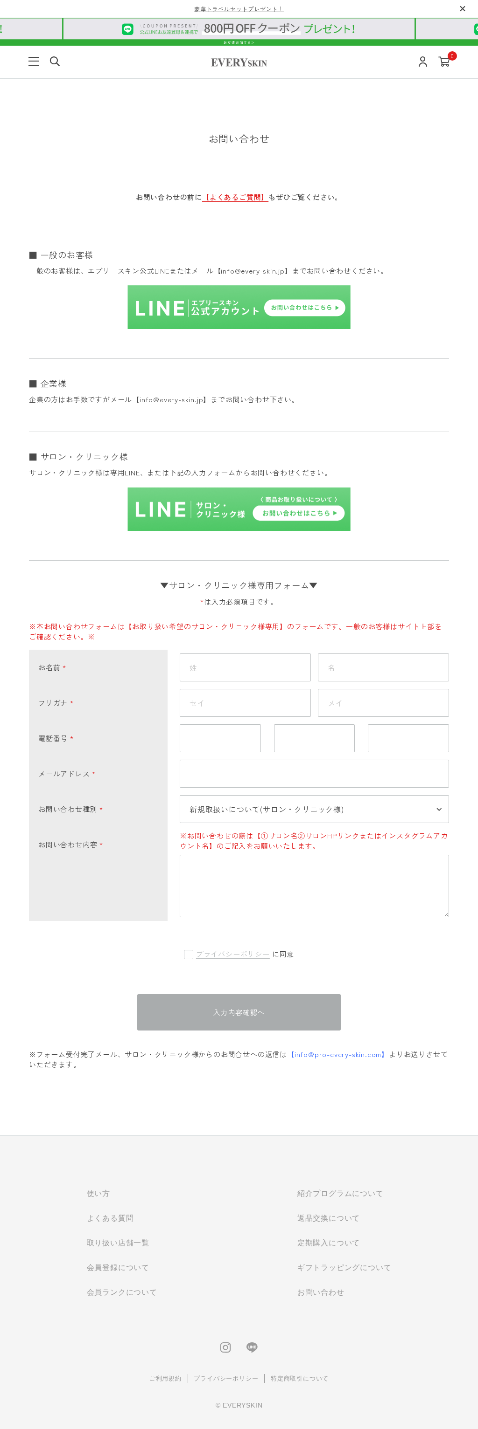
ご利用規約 (165, 1378)
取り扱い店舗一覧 (118, 1243)
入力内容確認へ (239, 1012)
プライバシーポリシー (233, 954)
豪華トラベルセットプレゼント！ (239, 9)
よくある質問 (110, 1218)
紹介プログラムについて (340, 1193)
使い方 (98, 1193)
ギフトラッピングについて (344, 1267)
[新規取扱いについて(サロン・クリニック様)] (314, 809)
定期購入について (328, 1243)
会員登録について (118, 1267)
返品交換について (328, 1218)
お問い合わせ (320, 1292)
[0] (444, 62)
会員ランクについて (122, 1292)
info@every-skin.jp (252, 270)
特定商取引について (300, 1378)
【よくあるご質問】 (235, 197)
